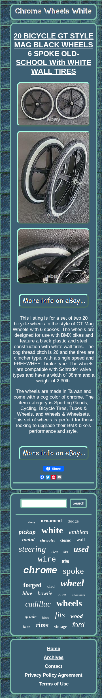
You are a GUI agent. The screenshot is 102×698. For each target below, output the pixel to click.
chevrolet (47, 540)
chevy (31, 522)
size (55, 552)
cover (62, 594)
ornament (51, 520)
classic (65, 540)
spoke (73, 571)
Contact (53, 666)
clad (51, 586)
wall (80, 539)
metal (28, 539)
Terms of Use (54, 684)
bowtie (45, 593)
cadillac (38, 604)
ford (78, 625)
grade (31, 616)
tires (26, 626)
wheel (72, 583)
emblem (78, 531)
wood (77, 616)
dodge (73, 521)
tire (65, 552)
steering (32, 549)
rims (42, 625)
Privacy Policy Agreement (53, 675)
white (52, 530)
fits (60, 614)
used (81, 549)
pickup (27, 531)
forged (32, 585)
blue (27, 593)
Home (53, 648)
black (45, 617)
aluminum (78, 595)
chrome (40, 570)
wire (47, 559)
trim (65, 561)
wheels (69, 603)
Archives (53, 657)
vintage (60, 626)
